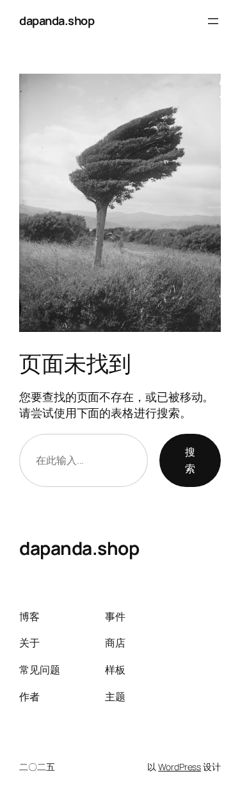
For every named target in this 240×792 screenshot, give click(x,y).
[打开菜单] (213, 21)
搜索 (190, 460)
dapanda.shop (56, 20)
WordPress (179, 767)
